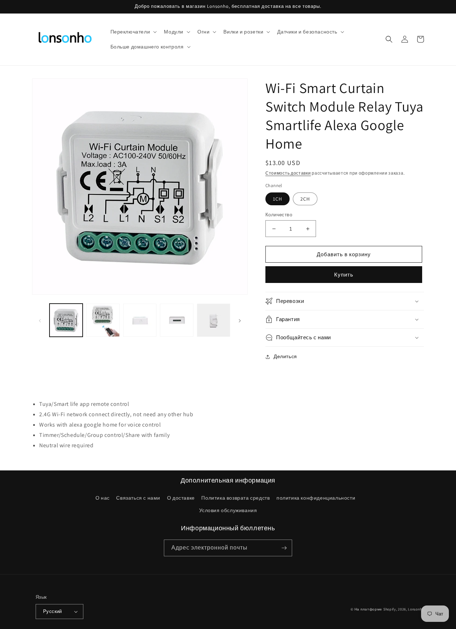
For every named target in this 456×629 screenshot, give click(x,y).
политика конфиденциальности (315, 498)
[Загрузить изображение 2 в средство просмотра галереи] (102, 320)
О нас (102, 498)
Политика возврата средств (235, 498)
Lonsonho (416, 609)
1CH (277, 199)
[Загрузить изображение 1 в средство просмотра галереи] (66, 320)
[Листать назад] (40, 320)
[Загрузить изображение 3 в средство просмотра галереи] (139, 320)
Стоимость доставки (288, 173)
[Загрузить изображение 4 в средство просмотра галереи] (176, 320)
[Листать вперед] (240, 320)
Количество (278, 215)
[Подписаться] (284, 548)
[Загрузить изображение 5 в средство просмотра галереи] (213, 320)
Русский (52, 611)
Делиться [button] (285, 356)
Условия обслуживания (228, 510)
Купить (343, 274)
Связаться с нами (138, 498)
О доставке (181, 498)
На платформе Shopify (375, 609)
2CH (305, 199)
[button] (133, 31)
